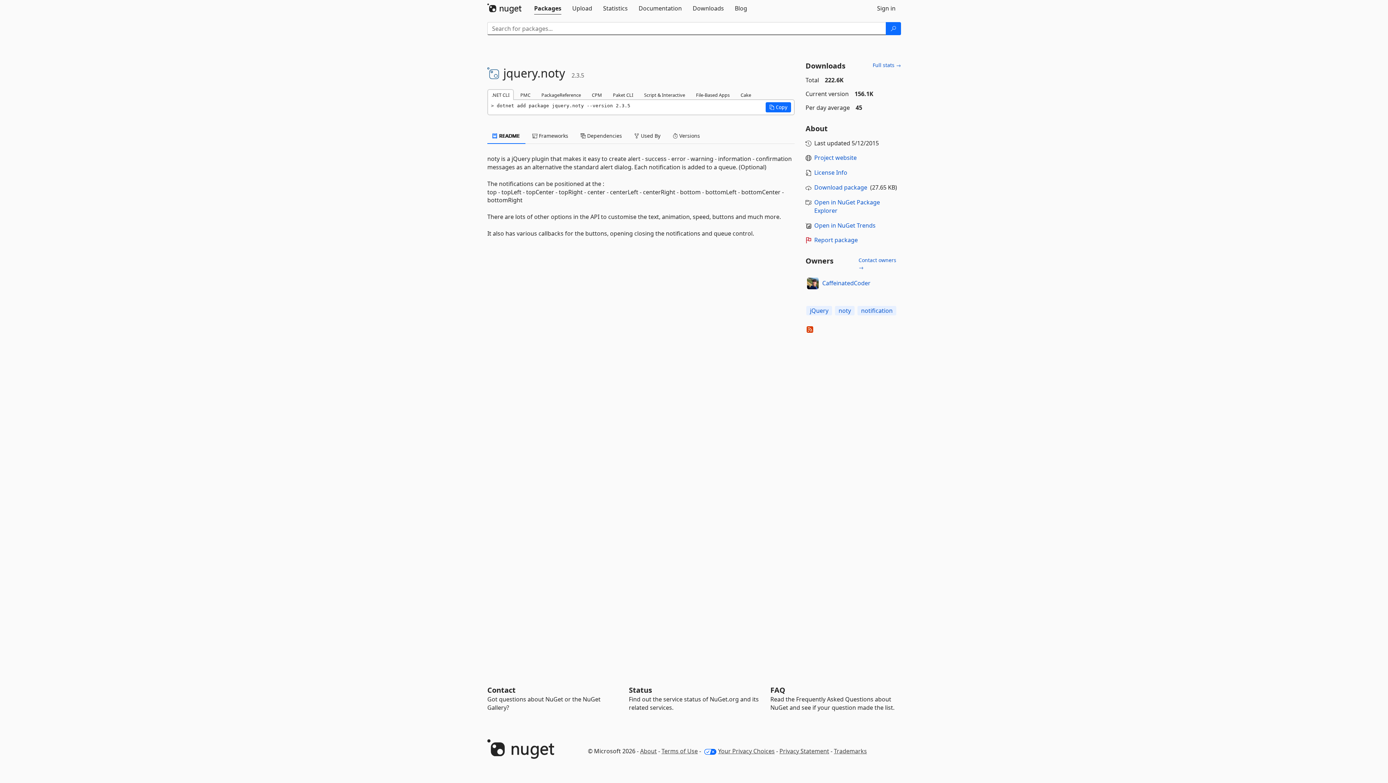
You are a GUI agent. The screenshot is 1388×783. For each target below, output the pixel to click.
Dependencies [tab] (604, 135)
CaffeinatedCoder (846, 283)
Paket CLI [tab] (623, 95)
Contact (501, 690)
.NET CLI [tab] (500, 95)
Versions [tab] (689, 135)
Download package (840, 187)
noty (845, 311)
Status (640, 690)
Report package (836, 240)
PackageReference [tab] (561, 95)
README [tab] (509, 135)
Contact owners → (877, 264)
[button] (778, 107)
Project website (835, 158)
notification (877, 311)
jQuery (819, 311)
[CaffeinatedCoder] (812, 283)
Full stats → (887, 65)
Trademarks (850, 751)
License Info (830, 173)
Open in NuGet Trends (845, 225)
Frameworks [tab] (552, 135)
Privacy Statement (804, 751)
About (648, 751)
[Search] (893, 28)
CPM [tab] (597, 95)
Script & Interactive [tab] (664, 95)
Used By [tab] (649, 135)
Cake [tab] (746, 95)
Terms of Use (680, 751)
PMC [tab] (525, 95)
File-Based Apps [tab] (713, 95)
